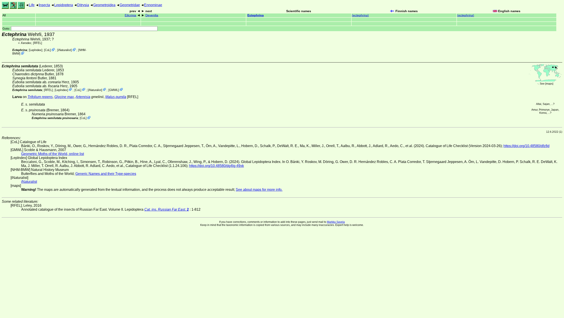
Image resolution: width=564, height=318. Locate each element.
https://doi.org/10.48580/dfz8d (526, 146)
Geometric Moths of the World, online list (52, 154)
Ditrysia (83, 5)
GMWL (113, 89)
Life (32, 5)
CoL (47, 50)
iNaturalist (64, 50)
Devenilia (151, 15)
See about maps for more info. (259, 189)
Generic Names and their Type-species (105, 174)
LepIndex (35, 50)
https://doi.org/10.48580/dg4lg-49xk (216, 166)
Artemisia (83, 97)
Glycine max (64, 97)
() (360, 15)
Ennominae (153, 5)
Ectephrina (255, 15)
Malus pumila (115, 97)
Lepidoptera (63, 5)
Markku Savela (336, 221)
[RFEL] (37, 43)
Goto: (6, 28)
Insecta (44, 5)
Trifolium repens (40, 97)
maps (549, 83)
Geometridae (130, 5)
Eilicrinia (130, 15)
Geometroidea (104, 5)
